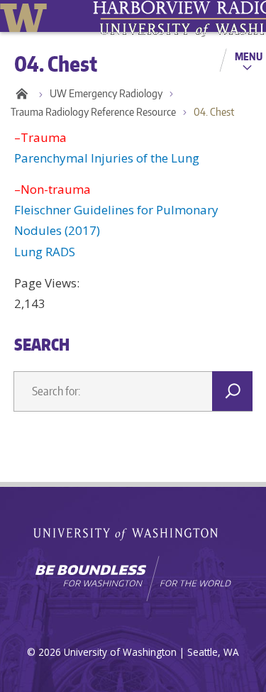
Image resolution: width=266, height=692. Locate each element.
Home (21, 93)
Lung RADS (44, 251)
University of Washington (26, 16)
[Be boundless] (133, 578)
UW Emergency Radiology (106, 93)
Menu (248, 56)
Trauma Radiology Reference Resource (93, 112)
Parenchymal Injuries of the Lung (106, 158)
